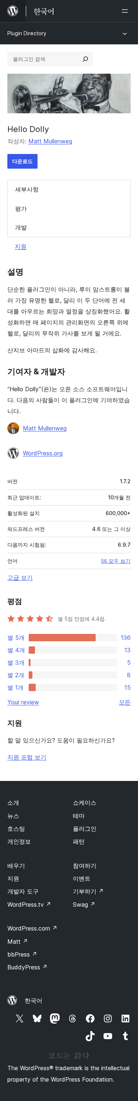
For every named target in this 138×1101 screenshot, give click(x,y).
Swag (84, 904)
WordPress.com (32, 928)
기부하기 (88, 891)
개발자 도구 (23, 891)
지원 (20, 246)
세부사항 (27, 189)
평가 (21, 208)
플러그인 (84, 828)
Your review (23, 702)
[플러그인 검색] (85, 59)
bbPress (22, 954)
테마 (79, 815)
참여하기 (84, 865)
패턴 (79, 841)
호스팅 (16, 828)
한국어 (33, 1000)
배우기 (16, 865)
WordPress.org (43, 453)
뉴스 (13, 815)
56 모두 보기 (116, 561)
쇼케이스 (84, 802)
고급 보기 (20, 577)
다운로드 (22, 161)
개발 (21, 227)
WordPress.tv (29, 904)
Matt (17, 941)
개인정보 (19, 841)
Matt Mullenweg (50, 141)
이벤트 (82, 878)
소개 (13, 802)
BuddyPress (27, 967)
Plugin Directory (26, 33)
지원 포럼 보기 (26, 757)
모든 (125, 702)
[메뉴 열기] (126, 11)
